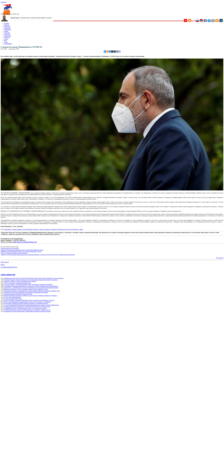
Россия (69, 229)
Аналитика (7, 36)
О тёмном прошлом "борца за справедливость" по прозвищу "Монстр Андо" (27, 309)
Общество (7, 34)
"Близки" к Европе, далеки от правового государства (20, 281)
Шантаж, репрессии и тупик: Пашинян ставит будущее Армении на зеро (26, 289)
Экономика (7, 29)
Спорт (6, 39)
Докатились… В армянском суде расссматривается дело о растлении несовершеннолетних (31, 287)
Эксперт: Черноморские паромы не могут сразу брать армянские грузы (22, 250)
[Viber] (117, 51)
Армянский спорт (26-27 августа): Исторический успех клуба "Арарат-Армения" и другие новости (34, 278)
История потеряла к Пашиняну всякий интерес (18, 294)
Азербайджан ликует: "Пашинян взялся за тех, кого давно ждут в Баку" (25, 308)
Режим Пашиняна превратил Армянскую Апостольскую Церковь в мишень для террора (30, 295)
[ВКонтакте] (105, 51)
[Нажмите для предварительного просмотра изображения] (112, 190)
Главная (6, 23)
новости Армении (44, 229)
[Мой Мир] (110, 51)
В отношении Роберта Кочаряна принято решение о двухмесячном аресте (26, 303)
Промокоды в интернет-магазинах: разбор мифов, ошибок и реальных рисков (27, 311)
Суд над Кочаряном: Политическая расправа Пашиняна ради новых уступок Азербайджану (31, 305)
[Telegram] (119, 51)
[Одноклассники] (107, 51)
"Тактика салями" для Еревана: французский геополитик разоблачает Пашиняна (28, 284)
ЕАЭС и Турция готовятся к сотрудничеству (14, 253)
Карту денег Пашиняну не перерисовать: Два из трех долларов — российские (27, 302)
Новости (6, 25)
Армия (6, 31)
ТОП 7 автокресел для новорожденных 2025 (17, 283)
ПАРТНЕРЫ (8, 44)
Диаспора (7, 32)
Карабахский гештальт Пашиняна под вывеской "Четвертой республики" (26, 292)
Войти (3, 265)
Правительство (62, 229)
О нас (6, 42)
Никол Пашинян (17, 229)
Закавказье (7, 28)
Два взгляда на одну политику (10, 248)
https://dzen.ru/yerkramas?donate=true (25, 242)
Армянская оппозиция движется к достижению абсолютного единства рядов (27, 306)
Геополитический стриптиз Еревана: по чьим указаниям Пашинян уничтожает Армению (31, 280)
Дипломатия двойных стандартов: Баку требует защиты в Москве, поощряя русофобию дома (32, 291)
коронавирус (8, 229)
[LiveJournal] (115, 51)
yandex (81, 229)
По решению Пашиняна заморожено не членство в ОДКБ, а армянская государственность (31, 286)
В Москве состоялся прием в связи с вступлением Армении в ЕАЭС (21, 251)
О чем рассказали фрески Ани (13, 298)
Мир (5, 40)
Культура (7, 37)
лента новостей (8, 274)
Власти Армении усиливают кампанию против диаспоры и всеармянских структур (29, 300)
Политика (7, 26)
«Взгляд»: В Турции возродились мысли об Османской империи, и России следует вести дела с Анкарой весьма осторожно (38, 254)
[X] (112, 51)
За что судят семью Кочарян (12, 297)
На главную (219, 258)
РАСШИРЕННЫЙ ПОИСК (9, 267)
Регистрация (5, 262)
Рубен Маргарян (28, 229)
